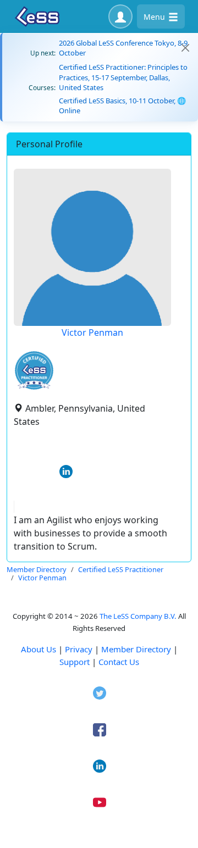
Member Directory (136, 649)
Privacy (78, 649)
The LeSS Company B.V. (138, 616)
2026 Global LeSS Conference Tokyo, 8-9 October (123, 48)
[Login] (120, 16)
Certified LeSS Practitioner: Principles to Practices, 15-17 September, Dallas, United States (123, 77)
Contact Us (118, 661)
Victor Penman (92, 332)
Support (74, 661)
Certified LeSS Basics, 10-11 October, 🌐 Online (122, 105)
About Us (38, 649)
